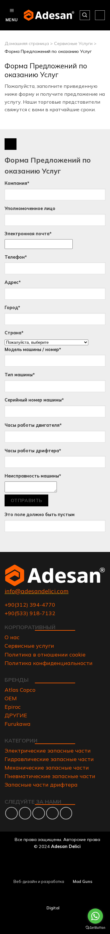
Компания (17, 183)
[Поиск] (85, 15)
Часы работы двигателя (33, 425)
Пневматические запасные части (50, 776)
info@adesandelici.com (36, 591)
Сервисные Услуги (73, 43)
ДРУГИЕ (16, 715)
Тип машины (20, 374)
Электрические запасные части (48, 750)
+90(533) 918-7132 (30, 613)
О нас (12, 637)
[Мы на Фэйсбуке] (11, 813)
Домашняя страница (27, 43)
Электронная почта (28, 233)
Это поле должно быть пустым (40, 514)
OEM (11, 698)
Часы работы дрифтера (33, 450)
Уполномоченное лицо (30, 208)
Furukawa (18, 723)
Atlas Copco (20, 689)
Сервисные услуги (29, 645)
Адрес (13, 282)
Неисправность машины (33, 476)
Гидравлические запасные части (49, 759)
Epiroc (13, 706)
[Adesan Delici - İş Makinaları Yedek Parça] (49, 15)
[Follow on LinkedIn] (52, 813)
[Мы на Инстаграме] (25, 813)
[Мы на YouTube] (66, 813)
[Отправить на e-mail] (38, 813)
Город (12, 307)
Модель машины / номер (33, 349)
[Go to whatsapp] (95, 916)
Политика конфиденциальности (49, 663)
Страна (14, 333)
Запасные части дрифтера (41, 784)
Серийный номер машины (34, 400)
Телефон (16, 257)
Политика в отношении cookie (45, 654)
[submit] (10, 144)
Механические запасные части (47, 767)
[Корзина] (100, 15)
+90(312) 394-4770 (30, 604)
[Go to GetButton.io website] (95, 928)
